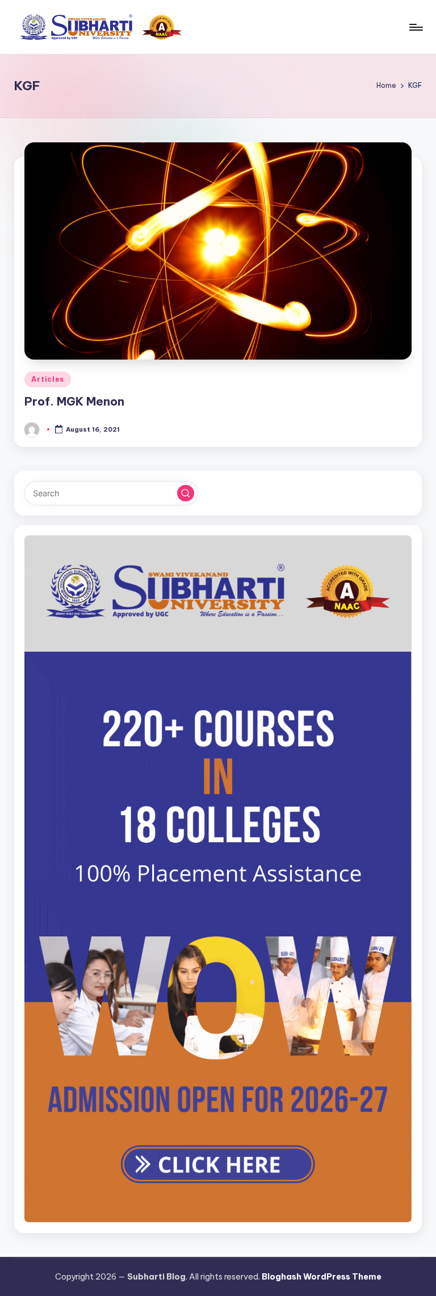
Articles (47, 379)
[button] (185, 493)
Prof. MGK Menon (74, 401)
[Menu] (415, 27)
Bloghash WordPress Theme (322, 1277)
